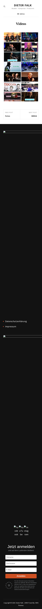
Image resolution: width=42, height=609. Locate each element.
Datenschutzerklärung (16, 321)
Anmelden (21, 576)
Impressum (10, 326)
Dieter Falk (23, 5)
